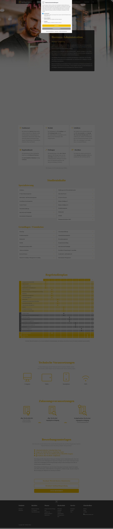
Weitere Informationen (63, 31)
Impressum (56, 31)
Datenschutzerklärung (50, 31)
